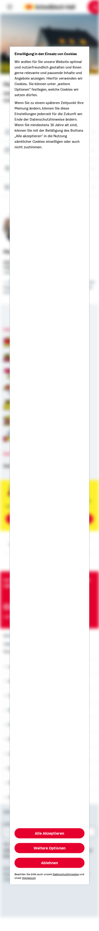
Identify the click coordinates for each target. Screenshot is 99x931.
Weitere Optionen (50, 848)
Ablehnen (49, 862)
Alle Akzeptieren (49, 833)
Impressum (29, 878)
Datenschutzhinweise (66, 874)
